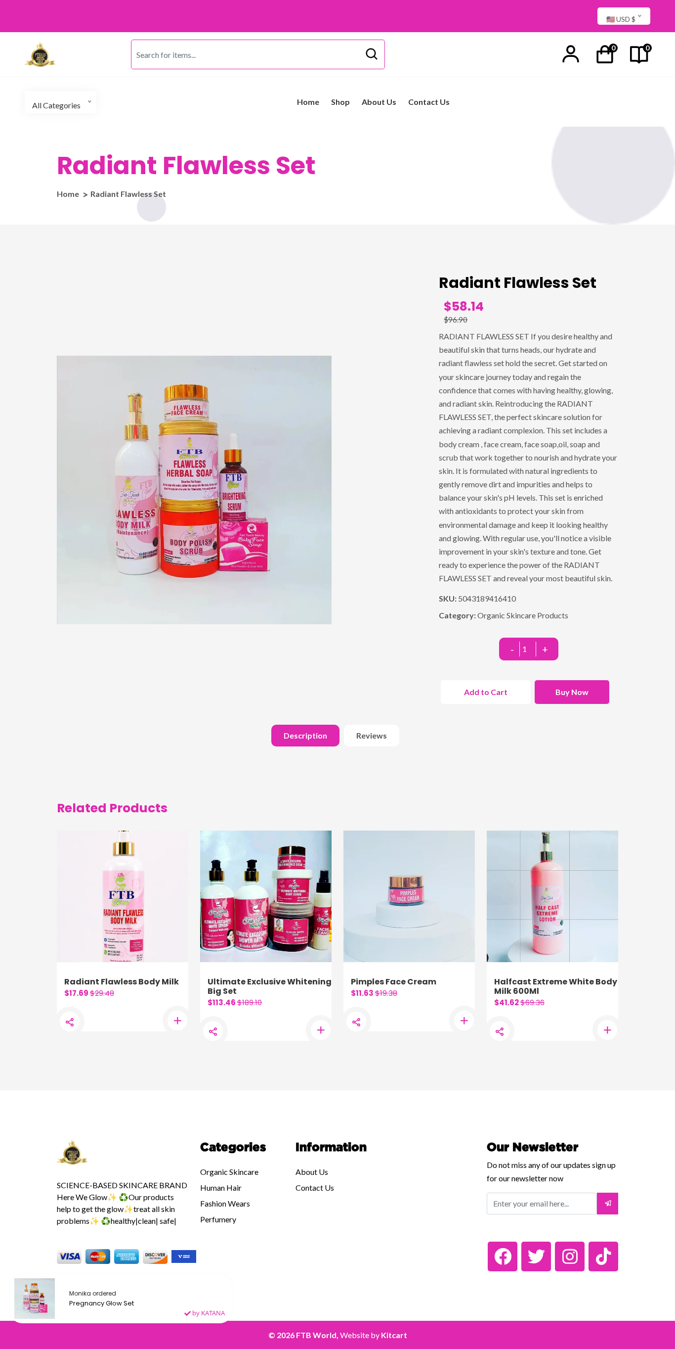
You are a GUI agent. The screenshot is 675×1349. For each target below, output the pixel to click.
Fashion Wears (225, 1203)
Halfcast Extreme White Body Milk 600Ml (555, 986)
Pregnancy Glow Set (101, 1303)
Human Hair (221, 1187)
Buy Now (572, 692)
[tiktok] (603, 1256)
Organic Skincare (229, 1171)
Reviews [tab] (371, 735)
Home (308, 101)
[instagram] (570, 1256)
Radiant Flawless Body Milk (121, 981)
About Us (379, 101)
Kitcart (394, 1335)
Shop (340, 101)
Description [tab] (305, 735)
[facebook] (502, 1256)
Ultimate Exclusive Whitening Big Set (270, 986)
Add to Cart (485, 692)
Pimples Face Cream (393, 981)
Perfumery (218, 1219)
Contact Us (429, 101)
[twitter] (536, 1256)
